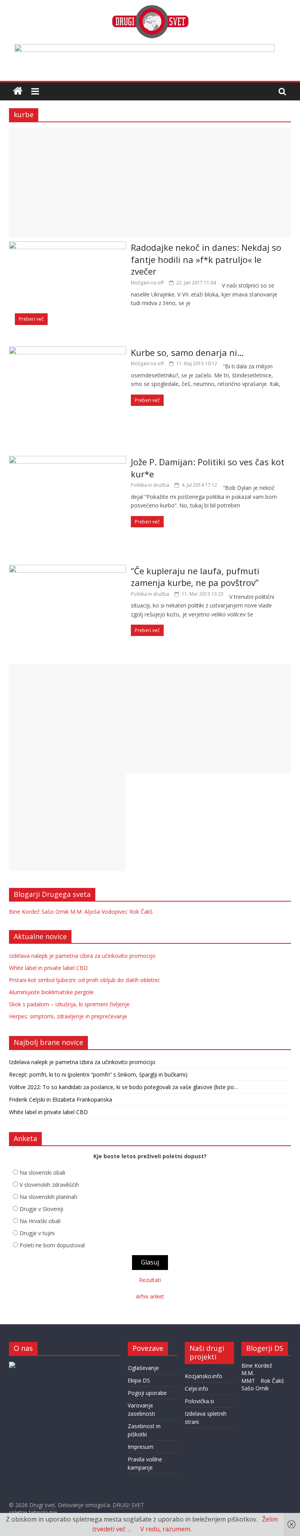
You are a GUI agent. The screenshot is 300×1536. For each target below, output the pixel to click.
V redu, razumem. (165, 1529)
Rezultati (150, 1280)
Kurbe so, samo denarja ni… (187, 352)
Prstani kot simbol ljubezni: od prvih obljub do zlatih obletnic (84, 980)
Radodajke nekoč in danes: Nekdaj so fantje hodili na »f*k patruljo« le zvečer (206, 259)
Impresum (141, 1446)
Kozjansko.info (203, 1376)
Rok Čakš (141, 911)
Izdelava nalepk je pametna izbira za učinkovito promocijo (82, 955)
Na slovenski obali (42, 1172)
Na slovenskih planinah (48, 1196)
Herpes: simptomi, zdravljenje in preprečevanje (68, 1016)
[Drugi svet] (150, 8)
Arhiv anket (150, 1296)
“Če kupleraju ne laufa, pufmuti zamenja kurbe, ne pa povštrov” (195, 577)
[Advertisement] (150, 183)
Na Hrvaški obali (40, 1221)
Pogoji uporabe (147, 1393)
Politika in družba (150, 485)
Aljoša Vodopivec (106, 911)
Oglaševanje (143, 1368)
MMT (248, 1380)
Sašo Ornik (55, 911)
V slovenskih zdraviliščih (49, 1184)
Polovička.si (199, 1401)
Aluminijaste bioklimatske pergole (51, 992)
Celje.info (196, 1388)
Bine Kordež (24, 911)
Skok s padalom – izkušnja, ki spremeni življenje (69, 1004)
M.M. (76, 911)
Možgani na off (147, 282)
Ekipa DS (139, 1380)
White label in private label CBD (48, 968)
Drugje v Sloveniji (41, 1209)
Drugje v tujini (37, 1233)
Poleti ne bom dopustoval (52, 1245)
